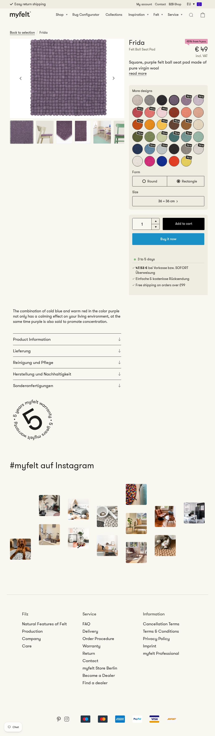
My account (144, 4)
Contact (160, 4)
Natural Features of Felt (44, 624)
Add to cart (183, 223)
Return (89, 653)
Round (152, 181)
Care (27, 646)
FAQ (86, 624)
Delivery (90, 631)
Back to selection (22, 32)
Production (32, 631)
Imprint (149, 646)
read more (138, 73)
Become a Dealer (99, 675)
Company (31, 638)
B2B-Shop (175, 4)
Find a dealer (95, 682)
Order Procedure (98, 638)
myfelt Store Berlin (100, 668)
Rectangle (189, 181)
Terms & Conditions (161, 631)
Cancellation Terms (161, 624)
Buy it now (168, 239)
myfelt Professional (161, 653)
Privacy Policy (156, 638)
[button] (190, 15)
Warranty (91, 646)
